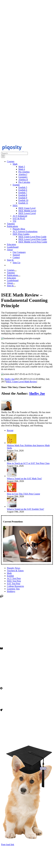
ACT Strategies (27, 672)
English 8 (27, 617)
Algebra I (27, 636)
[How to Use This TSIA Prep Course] (11, 491)
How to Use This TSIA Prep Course (23, 494)
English (10, 576)
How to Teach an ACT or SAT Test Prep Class (28, 463)
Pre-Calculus (27, 643)
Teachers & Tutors (15, 570)
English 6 (27, 612)
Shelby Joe (9, 379)
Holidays (11, 591)
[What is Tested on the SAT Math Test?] (11, 476)
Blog (27, 660)
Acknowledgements (27, 734)
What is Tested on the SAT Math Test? (24, 478)
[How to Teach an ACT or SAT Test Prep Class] (11, 460)
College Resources (15, 586)
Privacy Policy (27, 739)
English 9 (27, 620)
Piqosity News (13, 568)
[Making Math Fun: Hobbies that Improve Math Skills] (11, 443)
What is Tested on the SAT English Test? (25, 509)
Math (9, 573)
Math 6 (27, 630)
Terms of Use (27, 736)
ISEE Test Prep (14, 581)
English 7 (27, 615)
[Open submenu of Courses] (15, 270)
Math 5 (27, 628)
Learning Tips (13, 589)
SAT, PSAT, (29, 607)
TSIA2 (39, 607)
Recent (10, 430)
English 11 (27, 625)
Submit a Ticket (27, 702)
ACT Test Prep (14, 578)
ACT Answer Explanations (27, 670)
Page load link (7, 844)
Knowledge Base (27, 699)
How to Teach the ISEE (27, 665)
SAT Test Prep (13, 583)
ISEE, (15, 607)
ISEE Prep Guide (27, 662)
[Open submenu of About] (14, 283)
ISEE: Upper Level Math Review (21, 381)
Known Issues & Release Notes (27, 704)
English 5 (27, 610)
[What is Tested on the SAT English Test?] (11, 506)
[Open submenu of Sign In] (15, 286)
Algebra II (27, 641)
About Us (27, 731)
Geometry (27, 638)
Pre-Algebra (27, 633)
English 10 (27, 623)
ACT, (20, 607)
